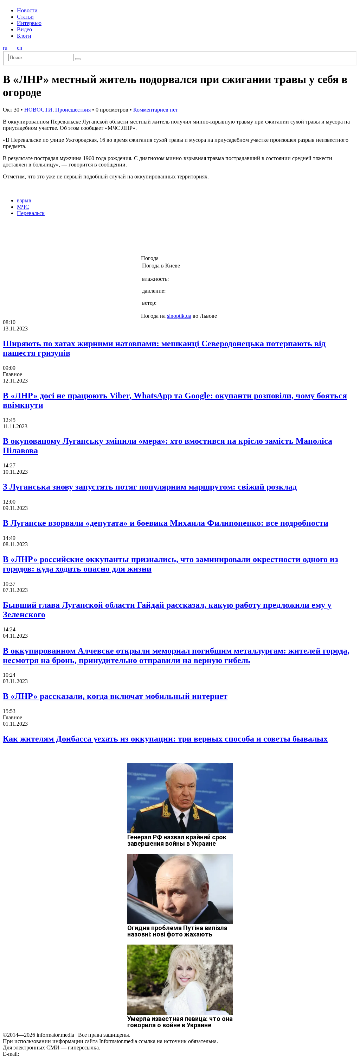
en (19, 48)
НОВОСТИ (38, 110)
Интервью (29, 23)
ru (5, 48)
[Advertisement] (113, 238)
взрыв (24, 200)
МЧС (23, 207)
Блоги (24, 36)
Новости (27, 10)
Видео (24, 29)
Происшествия (73, 110)
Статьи (25, 17)
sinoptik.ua (179, 316)
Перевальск (31, 213)
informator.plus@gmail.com (51, 1054)
